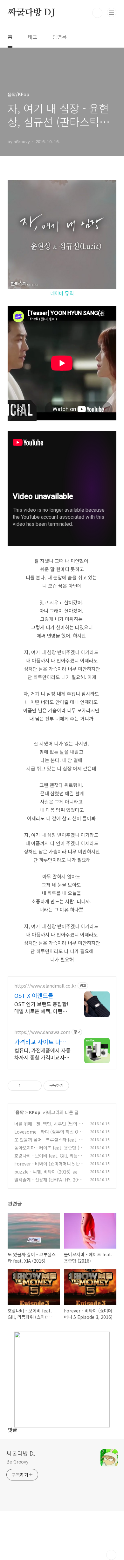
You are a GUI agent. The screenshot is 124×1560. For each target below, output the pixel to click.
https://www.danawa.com (42, 1032)
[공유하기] (27, 1085)
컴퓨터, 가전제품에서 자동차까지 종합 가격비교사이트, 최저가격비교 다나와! (42, 1053)
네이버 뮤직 (62, 293)
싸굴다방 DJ (31, 12)
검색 (97, 13)
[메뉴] (111, 12)
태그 (32, 37)
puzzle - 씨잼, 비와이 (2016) (42, 1171)
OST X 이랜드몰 (33, 995)
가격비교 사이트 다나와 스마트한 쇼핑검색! (43, 1041)
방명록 (59, 37)
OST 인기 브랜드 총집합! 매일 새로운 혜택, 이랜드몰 (41, 1007)
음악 (20, 1112)
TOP (111, 1555)
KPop (34, 1112)
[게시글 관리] (34, 1085)
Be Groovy (17, 1461)
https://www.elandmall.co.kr (45, 986)
